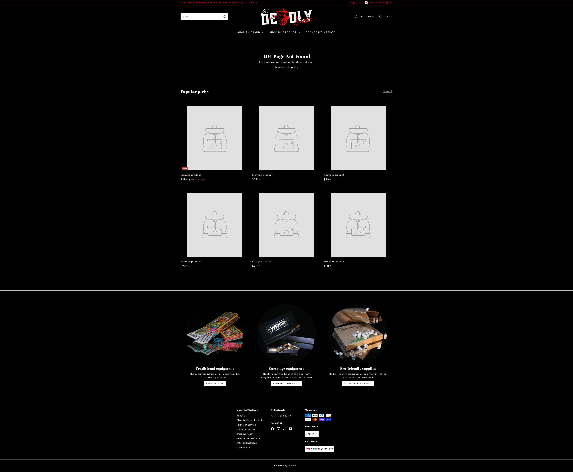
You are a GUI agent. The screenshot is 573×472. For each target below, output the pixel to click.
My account (243, 447)
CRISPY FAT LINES (215, 383)
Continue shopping (286, 67)
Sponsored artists (321, 32)
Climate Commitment (249, 420)
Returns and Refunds (248, 438)
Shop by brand (249, 32)
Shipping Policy (245, 433)
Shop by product (283, 32)
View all (387, 91)
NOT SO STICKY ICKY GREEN (358, 383)
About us (242, 415)
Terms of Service (246, 424)
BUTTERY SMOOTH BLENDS (286, 383)
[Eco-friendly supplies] (358, 334)
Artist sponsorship (247, 442)
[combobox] (204, 16)
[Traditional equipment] (215, 334)
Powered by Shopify (285, 465)
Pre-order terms (246, 429)
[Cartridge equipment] (286, 334)
